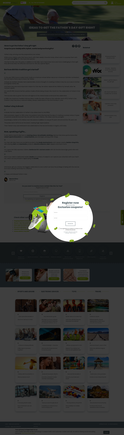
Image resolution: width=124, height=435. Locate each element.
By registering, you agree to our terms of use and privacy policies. (71, 229)
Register (70, 223)
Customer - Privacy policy (70, 233)
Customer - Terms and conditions (70, 232)
